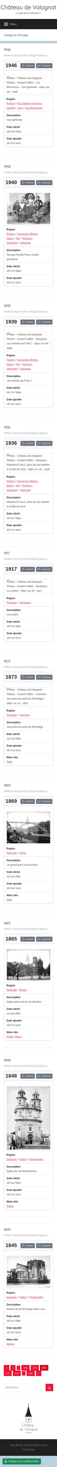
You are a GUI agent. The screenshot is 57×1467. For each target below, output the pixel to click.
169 (25, 1367)
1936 (7, 427)
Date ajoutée (14, 138)
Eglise (10, 1036)
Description (14, 115)
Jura (19, 108)
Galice (23, 1159)
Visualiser (46, 65)
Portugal (11, 602)
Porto (22, 852)
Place (18, 1036)
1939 (7, 306)
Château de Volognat (28, 7)
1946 (7, 49)
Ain (18, 238)
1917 (7, 553)
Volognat (25, 242)
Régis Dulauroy (39, 55)
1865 (7, 923)
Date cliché (13, 127)
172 (8, 1373)
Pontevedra (36, 1159)
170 (35, 1367)
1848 (7, 1060)
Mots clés (12, 757)
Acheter (29, 65)
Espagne (11, 1159)
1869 (7, 785)
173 (17, 1373)
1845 (7, 1229)
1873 (7, 661)
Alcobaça (25, 602)
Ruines (10, 1344)
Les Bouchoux (33, 108)
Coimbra (24, 715)
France (10, 103)
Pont (9, 761)
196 (31, 1373)
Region (10, 99)
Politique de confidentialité (23, 1461)
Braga (23, 989)
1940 (7, 166)
